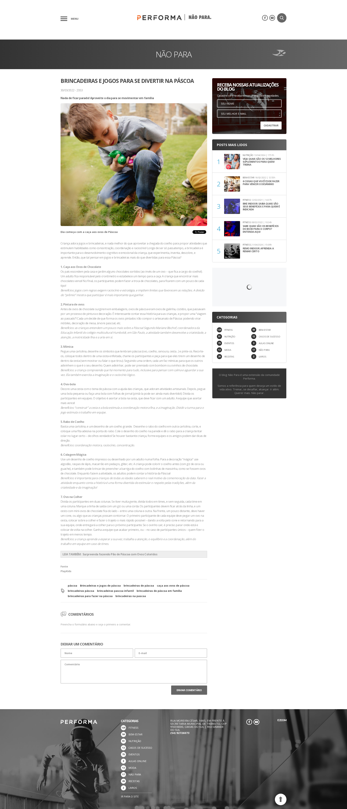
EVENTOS (229, 343)
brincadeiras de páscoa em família (159, 591)
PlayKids (66, 571)
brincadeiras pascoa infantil (115, 591)
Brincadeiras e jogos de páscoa (100, 585)
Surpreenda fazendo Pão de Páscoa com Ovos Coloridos (119, 554)
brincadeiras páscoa (81, 591)
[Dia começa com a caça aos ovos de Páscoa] (134, 164)
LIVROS (262, 356)
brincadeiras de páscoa (139, 585)
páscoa (72, 585)
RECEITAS (229, 356)
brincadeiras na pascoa (130, 596)
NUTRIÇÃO (229, 336)
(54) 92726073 (179, 733)
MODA (227, 350)
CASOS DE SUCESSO (269, 336)
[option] (134, 172)
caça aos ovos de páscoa (173, 585)
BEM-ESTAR (265, 329)
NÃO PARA (264, 350)
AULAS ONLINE (266, 343)
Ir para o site (130, 796)
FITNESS (228, 329)
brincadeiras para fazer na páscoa (90, 596)
